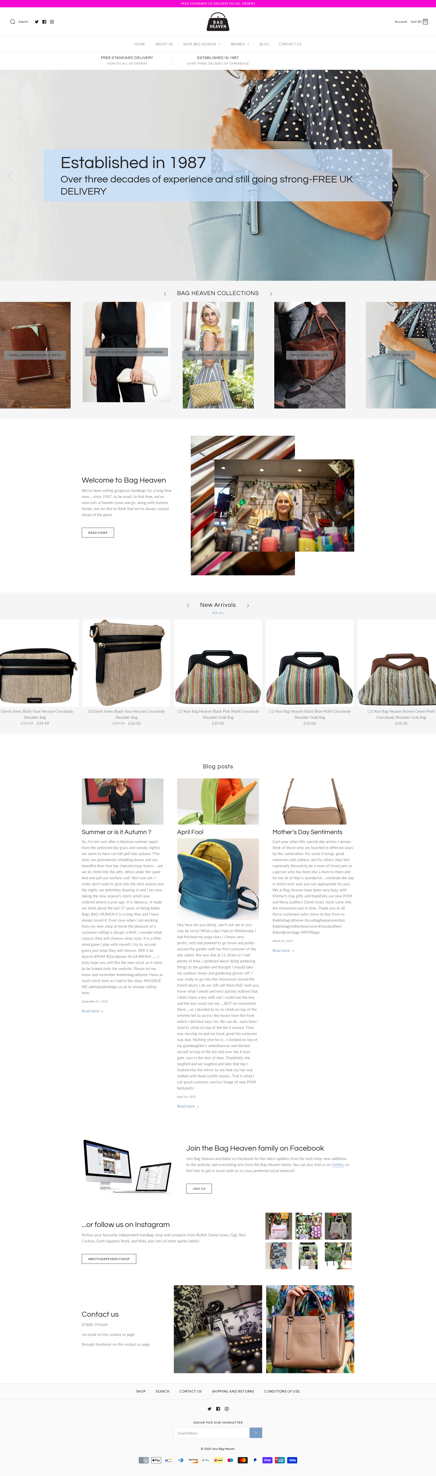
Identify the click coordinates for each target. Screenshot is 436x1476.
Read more (97, 533)
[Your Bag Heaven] (218, 15)
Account (401, 21)
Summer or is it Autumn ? (116, 832)
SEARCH (163, 1391)
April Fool (190, 832)
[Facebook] (44, 22)
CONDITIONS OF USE (282, 1391)
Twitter (337, 1164)
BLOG (264, 44)
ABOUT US (164, 44)
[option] (218, 175)
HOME (139, 44)
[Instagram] (52, 22)
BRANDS (240, 44)
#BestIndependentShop (109, 1259)
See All (218, 613)
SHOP (141, 1391)
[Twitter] (37, 22)
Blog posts (218, 767)
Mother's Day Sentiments (307, 832)
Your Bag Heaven (223, 1449)
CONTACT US (290, 44)
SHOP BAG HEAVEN (202, 44)
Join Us (199, 1188)
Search (23, 21)
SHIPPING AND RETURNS (233, 1391)
